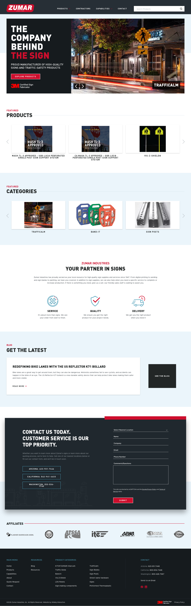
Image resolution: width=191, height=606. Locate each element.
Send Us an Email (148, 581)
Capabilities (103, 9)
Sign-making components (66, 586)
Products (62, 9)
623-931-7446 (154, 566)
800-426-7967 (158, 574)
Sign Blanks (94, 570)
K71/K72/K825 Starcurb (65, 566)
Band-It (58, 574)
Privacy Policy (179, 602)
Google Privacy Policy (149, 489)
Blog (33, 566)
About (9, 578)
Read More (18, 386)
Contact (122, 9)
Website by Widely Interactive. (54, 602)
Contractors (83, 9)
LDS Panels (60, 582)
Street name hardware (99, 578)
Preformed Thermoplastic (100, 586)
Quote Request (13, 582)
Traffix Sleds (60, 570)
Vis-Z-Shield (60, 578)
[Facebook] (142, 587)
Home (9, 566)
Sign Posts (94, 574)
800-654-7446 (156, 570)
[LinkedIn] (146, 587)
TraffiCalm (94, 566)
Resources (35, 570)
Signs (92, 582)
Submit (123, 500)
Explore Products (25, 76)
